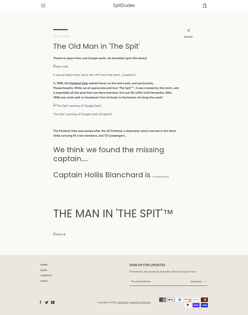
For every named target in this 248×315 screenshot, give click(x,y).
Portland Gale (79, 83)
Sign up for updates (147, 265)
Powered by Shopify (140, 302)
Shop (43, 270)
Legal (44, 281)
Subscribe (196, 281)
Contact (46, 275)
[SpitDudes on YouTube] (53, 302)
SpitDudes (124, 5)
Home (44, 265)
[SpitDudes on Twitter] (46, 302)
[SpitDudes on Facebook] (40, 302)
